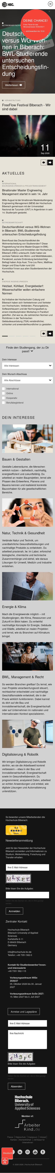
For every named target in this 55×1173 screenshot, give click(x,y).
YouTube (35, 1152)
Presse (10, 1137)
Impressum (32, 1137)
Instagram (27, 1152)
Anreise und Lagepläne (24, 1011)
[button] (27, 365)
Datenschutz (21, 1137)
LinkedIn (19, 1152)
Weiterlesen (10, 85)
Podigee (42, 1152)
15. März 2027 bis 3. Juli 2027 (25, 996)
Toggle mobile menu (50, 3)
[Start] (8, 4)
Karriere (13, 1139)
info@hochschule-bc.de (19, 951)
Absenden (16, 1086)
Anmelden (14, 911)
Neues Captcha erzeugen (27, 885)
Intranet (43, 1137)
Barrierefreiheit (25, 1139)
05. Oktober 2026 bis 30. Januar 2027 (26, 985)
